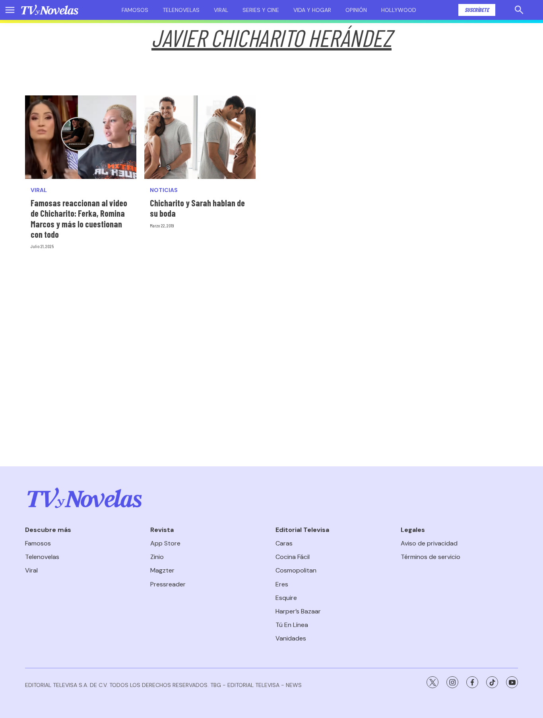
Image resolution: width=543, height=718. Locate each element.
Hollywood (398, 10)
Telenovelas (181, 10)
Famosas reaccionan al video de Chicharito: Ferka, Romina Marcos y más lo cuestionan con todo (79, 218)
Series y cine (260, 10)
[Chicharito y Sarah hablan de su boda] (200, 137)
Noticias (164, 190)
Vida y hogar (312, 10)
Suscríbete (477, 9)
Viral (221, 10)
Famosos (135, 10)
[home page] (50, 10)
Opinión (356, 10)
